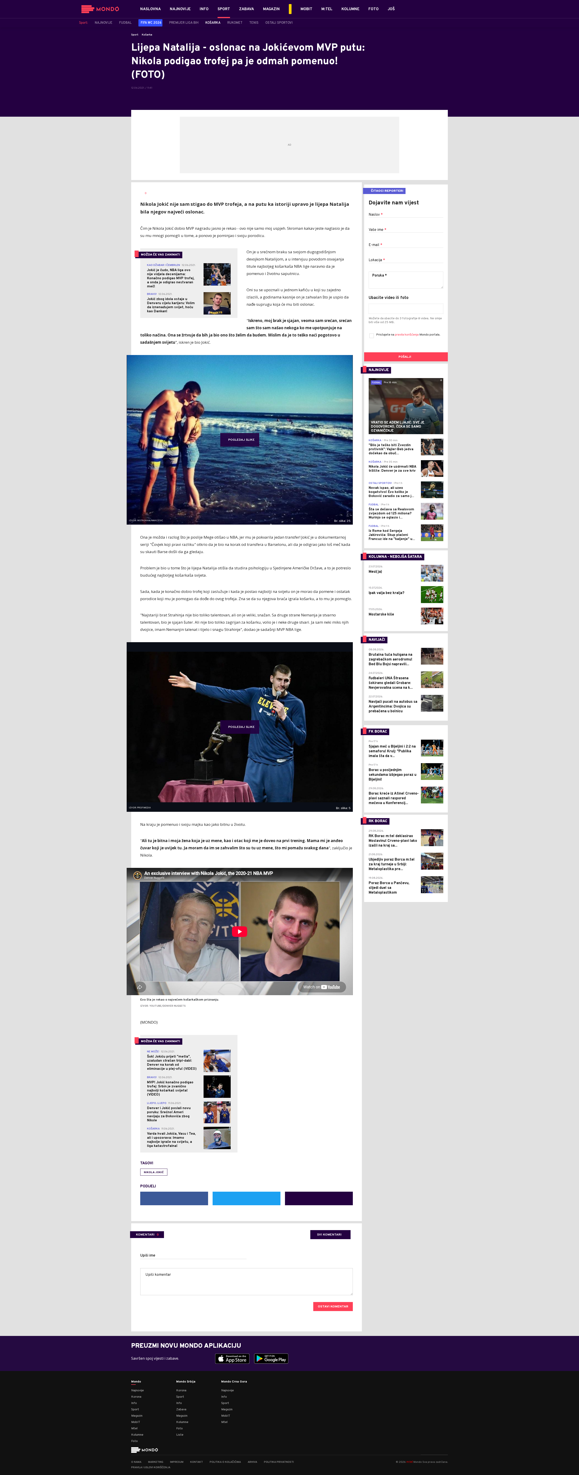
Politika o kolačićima (225, 1462)
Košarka (147, 35)
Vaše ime (377, 230)
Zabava (181, 1409)
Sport (134, 35)
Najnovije (137, 1390)
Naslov (376, 215)
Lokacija (377, 260)
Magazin (136, 1416)
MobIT (135, 1422)
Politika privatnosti (279, 1462)
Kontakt (196, 1462)
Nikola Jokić (154, 1172)
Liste (179, 1435)
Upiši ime (147, 1255)
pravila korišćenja (407, 335)
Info (134, 1403)
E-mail (375, 245)
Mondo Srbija (185, 1382)
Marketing (155, 1462)
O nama (136, 1462)
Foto (134, 1441)
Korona (136, 1397)
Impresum (176, 1462)
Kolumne (137, 1435)
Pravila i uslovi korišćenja (150, 1467)
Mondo (136, 1382)
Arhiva (252, 1462)
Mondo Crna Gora (234, 1382)
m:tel (409, 1462)
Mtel (134, 1428)
